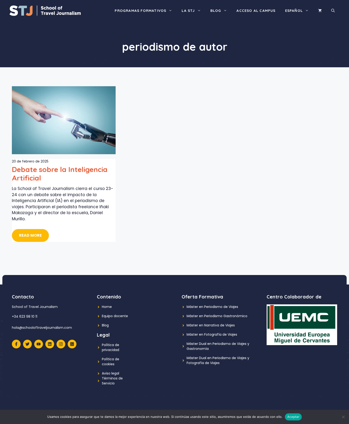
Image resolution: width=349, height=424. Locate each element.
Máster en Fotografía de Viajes (212, 334)
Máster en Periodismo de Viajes (212, 306)
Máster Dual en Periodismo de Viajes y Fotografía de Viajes (218, 360)
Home (107, 306)
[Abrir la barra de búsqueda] (333, 11)
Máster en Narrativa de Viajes (211, 325)
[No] (343, 417)
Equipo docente (115, 316)
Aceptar (293, 417)
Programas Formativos (140, 10)
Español (294, 10)
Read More (30, 235)
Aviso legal (110, 373)
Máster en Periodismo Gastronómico (217, 316)
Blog (215, 10)
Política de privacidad (110, 347)
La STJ (188, 10)
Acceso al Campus (255, 10)
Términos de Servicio (112, 381)
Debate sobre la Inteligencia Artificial (60, 173)
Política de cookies (110, 361)
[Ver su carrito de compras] (319, 11)
